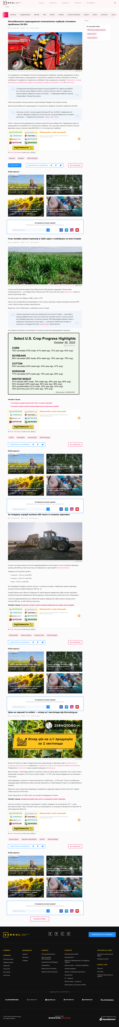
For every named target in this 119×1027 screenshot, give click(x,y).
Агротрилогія (69, 957)
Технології (6, 969)
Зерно (52, 15)
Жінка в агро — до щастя (73, 981)
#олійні (42, 839)
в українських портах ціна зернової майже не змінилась (58, 765)
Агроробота (46, 965)
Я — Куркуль (69, 978)
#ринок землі (92, 34)
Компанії (25, 957)
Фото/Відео (91, 3)
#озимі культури (26, 635)
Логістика (6, 975)
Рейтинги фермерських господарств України (77, 961)
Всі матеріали (75, 165)
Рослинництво (8, 959)
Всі (5, 15)
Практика (6, 965)
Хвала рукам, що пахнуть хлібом (75, 984)
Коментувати (15, 165)
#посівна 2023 (32, 437)
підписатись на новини (102, 934)
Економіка (6, 972)
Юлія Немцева (15, 152)
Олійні (61, 15)
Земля (36, 15)
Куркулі (25, 954)
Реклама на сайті (103, 959)
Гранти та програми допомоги (75, 972)
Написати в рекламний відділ (105, 954)
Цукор (86, 15)
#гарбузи (21, 158)
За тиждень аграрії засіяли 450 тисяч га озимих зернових (31, 403)
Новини (41, 3)
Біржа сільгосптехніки (49, 968)
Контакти (100, 971)
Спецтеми (53, 3)
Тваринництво (8, 962)
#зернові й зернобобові (29, 839)
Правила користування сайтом (105, 975)
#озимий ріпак (39, 635)
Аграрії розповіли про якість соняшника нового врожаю (43, 799)
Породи (25, 960)
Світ (44, 15)
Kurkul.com (70, 82)
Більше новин (40, 919)
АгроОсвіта (68, 975)
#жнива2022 (20, 437)
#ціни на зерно (13, 839)
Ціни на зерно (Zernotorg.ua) (46, 958)
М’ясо (95, 15)
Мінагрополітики (62, 568)
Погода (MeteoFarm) (48, 954)
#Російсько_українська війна (96, 30)
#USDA (11, 437)
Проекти (78, 3)
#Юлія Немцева (32, 158)
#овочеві (12, 158)
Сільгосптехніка (74, 15)
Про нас (100, 968)
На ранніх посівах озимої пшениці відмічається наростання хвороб (35, 406)
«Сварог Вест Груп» (51, 117)
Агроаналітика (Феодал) (50, 962)
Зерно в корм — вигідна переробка (77, 965)
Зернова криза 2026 (71, 954)
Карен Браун (44, 324)
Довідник (65, 3)
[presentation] (3, 14)
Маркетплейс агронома (50, 972)
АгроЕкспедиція (70, 968)
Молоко (104, 15)
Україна (13, 15)
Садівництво (25, 15)
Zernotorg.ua (50, 768)
